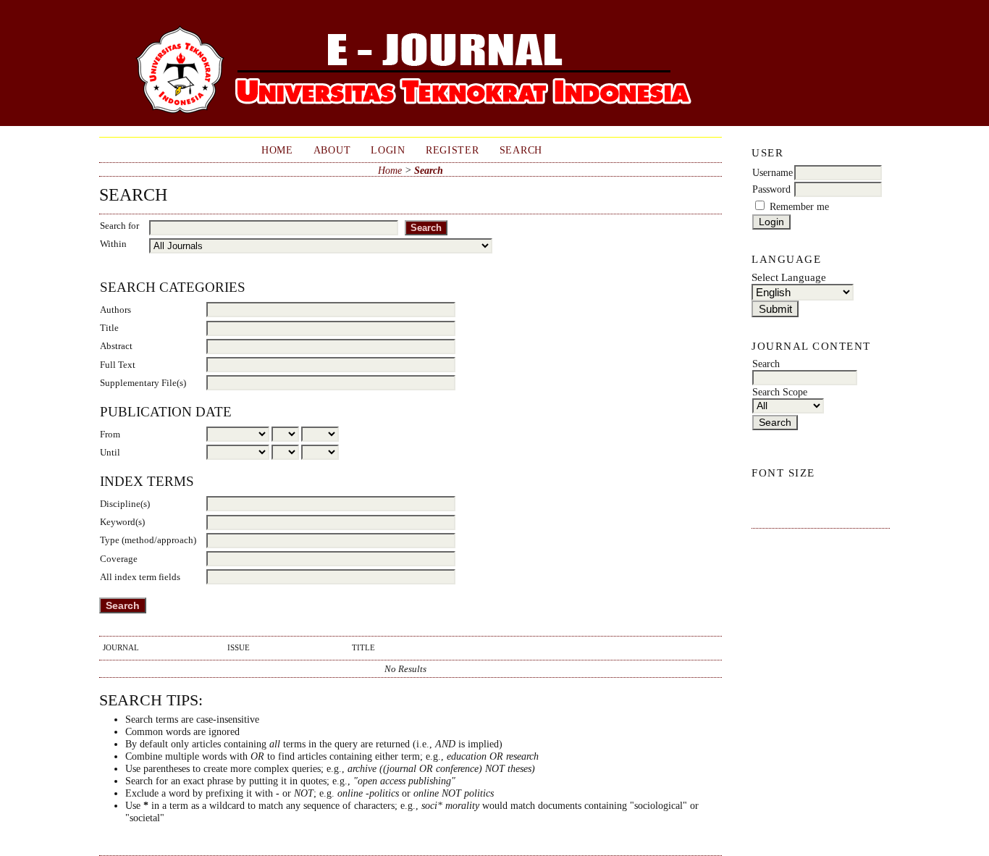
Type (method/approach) (148, 539)
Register (452, 150)
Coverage (119, 558)
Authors (115, 309)
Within (113, 243)
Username (772, 172)
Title (109, 327)
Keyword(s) (122, 521)
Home (277, 150)
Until (110, 452)
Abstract (116, 345)
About (332, 150)
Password (771, 189)
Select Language (789, 277)
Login (388, 150)
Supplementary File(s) (143, 382)
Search (521, 150)
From (110, 434)
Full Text (117, 364)
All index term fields (140, 576)
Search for (119, 225)
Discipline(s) (125, 503)
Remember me (799, 206)
